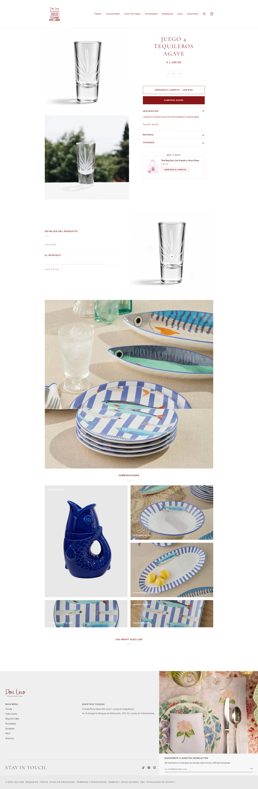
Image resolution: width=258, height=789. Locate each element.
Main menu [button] (11, 704)
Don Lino (13, 782)
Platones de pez (142, 535)
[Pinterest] (149, 767)
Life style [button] (52, 266)
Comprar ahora (173, 100)
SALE (7, 733)
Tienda (8, 709)
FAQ (142, 782)
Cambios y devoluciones (123, 782)
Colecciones (11, 713)
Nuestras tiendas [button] (93, 704)
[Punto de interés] (150, 248)
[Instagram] (154, 767)
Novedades (10, 723)
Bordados (9, 728)
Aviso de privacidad (62, 782)
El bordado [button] (53, 255)
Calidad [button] (50, 244)
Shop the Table (12, 718)
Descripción (150, 111)
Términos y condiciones (91, 782)
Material (148, 135)
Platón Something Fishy (146, 593)
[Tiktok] (143, 767)
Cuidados (148, 143)
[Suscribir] (250, 768)
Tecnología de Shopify (160, 782)
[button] (98, 14)
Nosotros (9, 738)
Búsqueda (32, 782)
